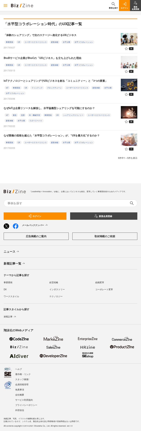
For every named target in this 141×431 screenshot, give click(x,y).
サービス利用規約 (24, 399)
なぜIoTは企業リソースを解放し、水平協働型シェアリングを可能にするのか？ (49, 108)
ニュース (9, 251)
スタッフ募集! (22, 379)
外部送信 (19, 410)
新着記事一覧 (12, 263)
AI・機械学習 (34, 115)
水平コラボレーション (84, 42)
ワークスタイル (11, 296)
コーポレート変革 (104, 289)
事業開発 (9, 42)
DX (5, 289)
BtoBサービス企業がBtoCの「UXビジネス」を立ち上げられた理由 (42, 58)
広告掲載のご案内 (36, 236)
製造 (15, 115)
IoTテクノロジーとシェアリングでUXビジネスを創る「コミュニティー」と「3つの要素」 (56, 80)
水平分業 (66, 42)
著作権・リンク (23, 374)
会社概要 (19, 394)
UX (19, 42)
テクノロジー (56, 296)
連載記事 (8, 316)
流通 (23, 115)
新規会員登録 (105, 216)
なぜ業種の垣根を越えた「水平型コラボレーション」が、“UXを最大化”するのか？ (52, 135)
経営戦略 (53, 282)
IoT (7, 87)
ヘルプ (18, 368)
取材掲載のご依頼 (105, 236)
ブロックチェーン (54, 87)
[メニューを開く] (5, 5)
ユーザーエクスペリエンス (36, 42)
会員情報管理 (21, 384)
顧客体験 (54, 42)
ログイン (36, 216)
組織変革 (99, 282)
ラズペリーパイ (35, 120)
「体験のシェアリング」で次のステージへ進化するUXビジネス (40, 35)
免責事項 (19, 389)
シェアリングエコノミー (73, 115)
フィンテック (37, 87)
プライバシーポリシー (26, 404)
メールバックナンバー (33, 225)
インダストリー (57, 289)
